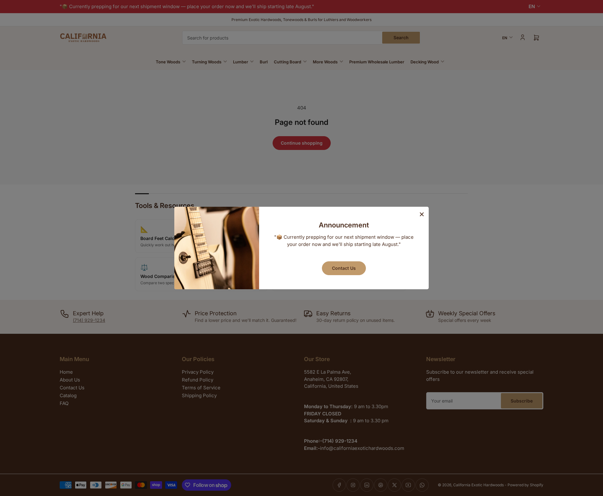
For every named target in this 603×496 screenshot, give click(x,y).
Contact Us (344, 268)
